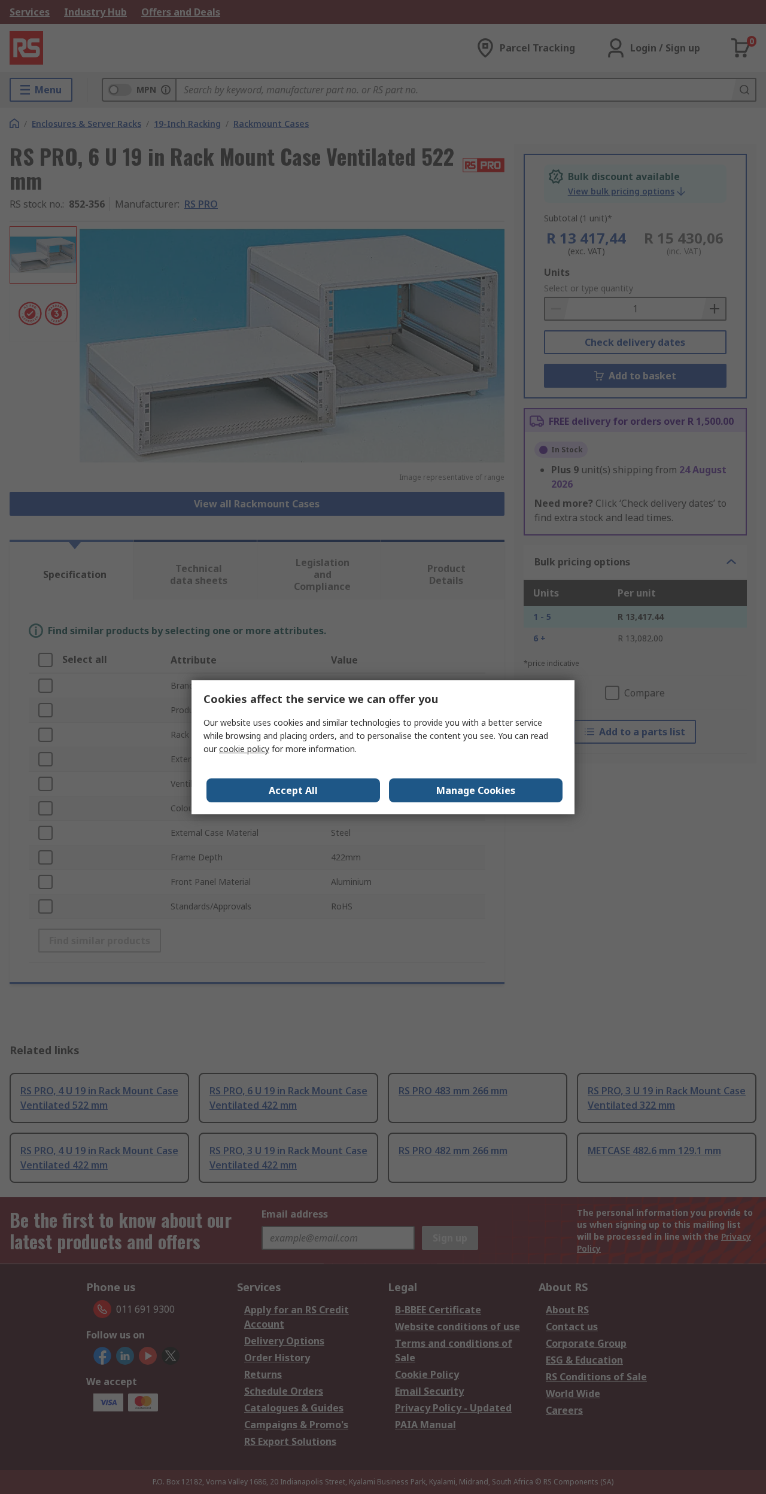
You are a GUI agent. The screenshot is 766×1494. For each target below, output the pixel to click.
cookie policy (244, 748)
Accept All (293, 790)
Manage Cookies (475, 790)
